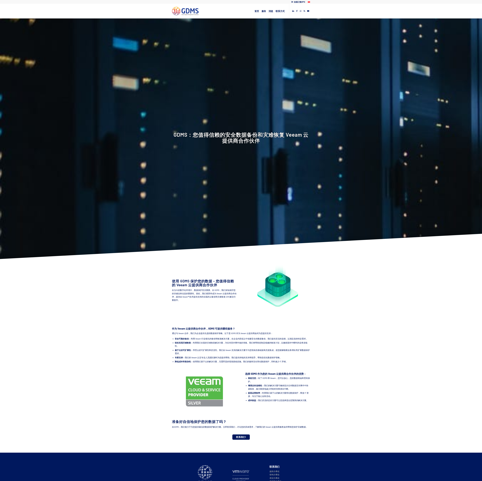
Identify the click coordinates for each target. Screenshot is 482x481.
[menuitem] (298, 2)
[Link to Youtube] (308, 11)
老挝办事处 (274, 478)
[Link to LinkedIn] (293, 11)
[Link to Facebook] (297, 11)
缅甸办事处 (274, 474)
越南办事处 (274, 471)
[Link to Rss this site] (304, 11)
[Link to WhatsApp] (301, 11)
